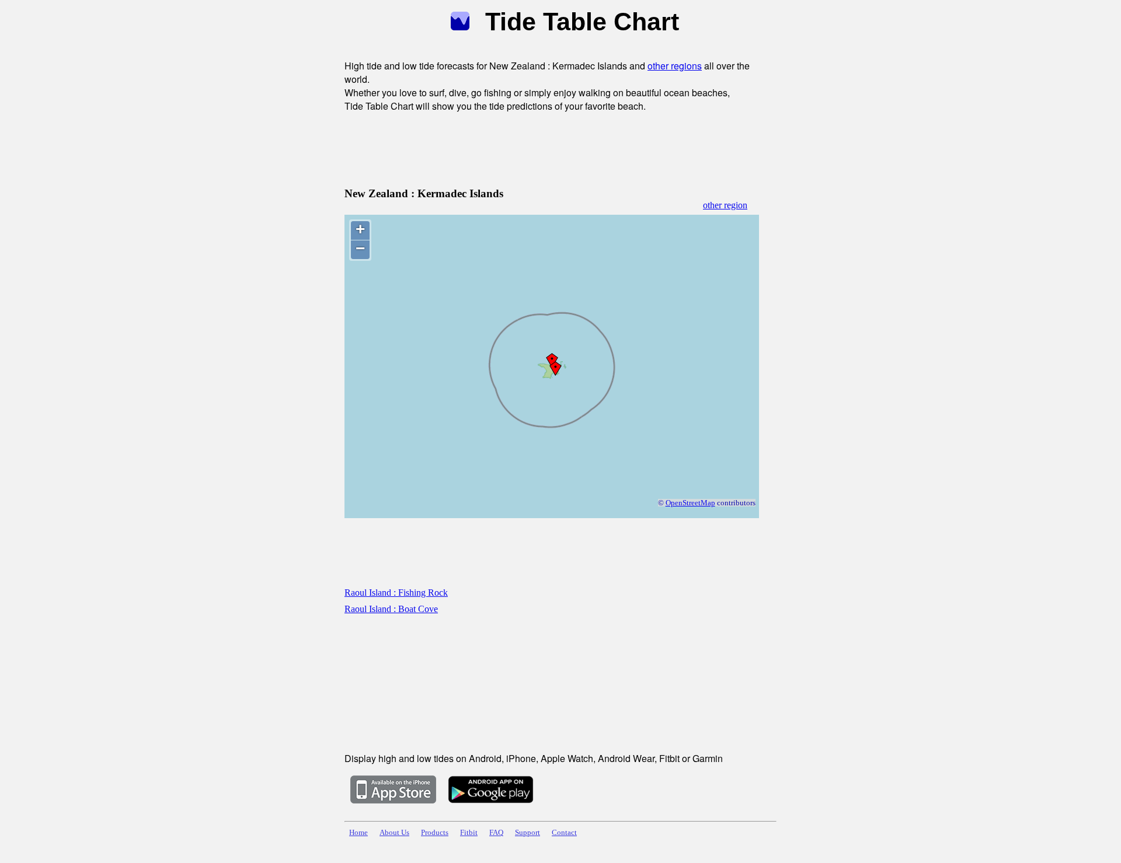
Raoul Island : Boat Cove (391, 609)
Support (527, 833)
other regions (674, 65)
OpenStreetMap (690, 503)
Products (434, 833)
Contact (564, 833)
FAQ (496, 833)
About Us (394, 833)
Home (358, 833)
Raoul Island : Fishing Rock (396, 593)
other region (725, 205)
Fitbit (469, 833)
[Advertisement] (557, 147)
